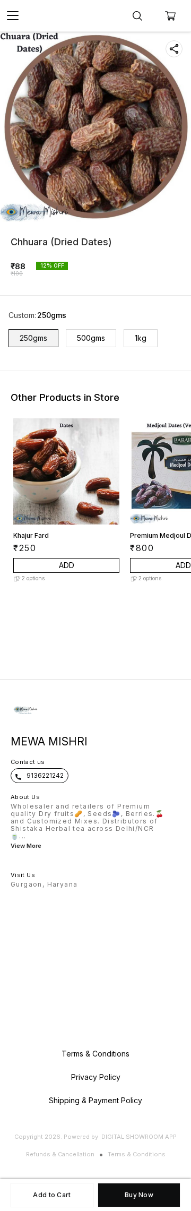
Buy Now (139, 1195)
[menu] (13, 16)
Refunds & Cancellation (60, 1154)
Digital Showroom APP (139, 1136)
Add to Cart (52, 1195)
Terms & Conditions (137, 1154)
